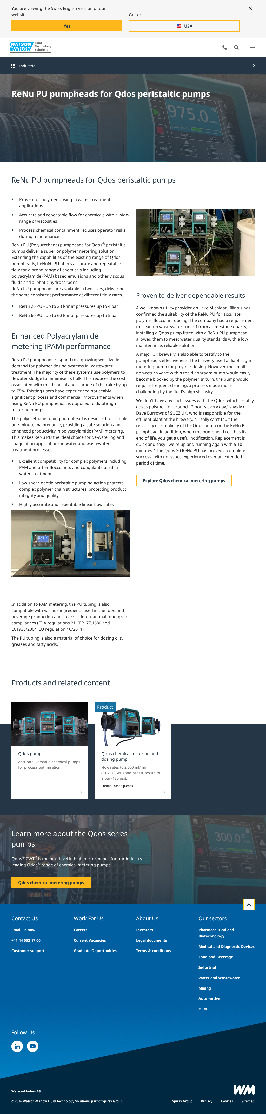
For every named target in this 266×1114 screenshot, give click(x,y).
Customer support (27, 950)
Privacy (206, 1101)
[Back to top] (249, 904)
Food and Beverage (215, 956)
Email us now (23, 929)
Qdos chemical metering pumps (51, 882)
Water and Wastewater (219, 977)
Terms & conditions (153, 950)
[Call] (224, 47)
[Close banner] (250, 8)
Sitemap (248, 1101)
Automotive (209, 998)
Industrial (27, 65)
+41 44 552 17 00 (26, 940)
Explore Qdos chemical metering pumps (184, 481)
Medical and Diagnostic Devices (226, 946)
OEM (202, 1008)
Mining (204, 988)
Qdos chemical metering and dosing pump (129, 756)
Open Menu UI (252, 47)
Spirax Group (182, 1101)
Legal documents (151, 940)
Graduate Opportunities (95, 950)
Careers (80, 929)
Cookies (227, 1101)
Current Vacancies (90, 940)
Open (236, 47)
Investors (144, 929)
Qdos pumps (31, 753)
